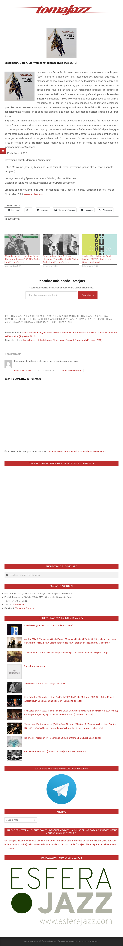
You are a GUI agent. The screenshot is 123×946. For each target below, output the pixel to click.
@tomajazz (18, 604)
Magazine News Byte (68, 941)
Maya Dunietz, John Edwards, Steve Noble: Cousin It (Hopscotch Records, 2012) (62, 340)
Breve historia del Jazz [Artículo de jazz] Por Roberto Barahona (55, 751)
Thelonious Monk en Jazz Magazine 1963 (44, 683)
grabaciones (55, 319)
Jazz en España (77, 319)
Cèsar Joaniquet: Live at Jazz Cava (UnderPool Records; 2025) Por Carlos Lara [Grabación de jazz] (22, 259)
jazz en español (96, 319)
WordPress (94, 941)
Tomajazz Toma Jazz (36, 322)
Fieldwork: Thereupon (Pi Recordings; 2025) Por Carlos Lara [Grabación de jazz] (63, 738)
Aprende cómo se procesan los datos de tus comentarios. (77, 451)
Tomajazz (17, 322)
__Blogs (21, 319)
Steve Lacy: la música (34, 666)
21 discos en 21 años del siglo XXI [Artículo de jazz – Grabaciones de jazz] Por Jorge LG (67, 652)
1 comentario (65, 322)
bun (61, 316)
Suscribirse (88, 295)
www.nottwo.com (34, 194)
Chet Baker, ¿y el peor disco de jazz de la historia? (48, 625)
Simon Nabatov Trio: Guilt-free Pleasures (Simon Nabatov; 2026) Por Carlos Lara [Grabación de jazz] (60, 259)
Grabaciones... (72, 316)
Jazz (65, 319)
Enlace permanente (71, 370)
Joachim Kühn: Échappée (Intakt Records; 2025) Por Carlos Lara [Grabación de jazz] (97, 259)
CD (45, 319)
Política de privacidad (33, 941)
